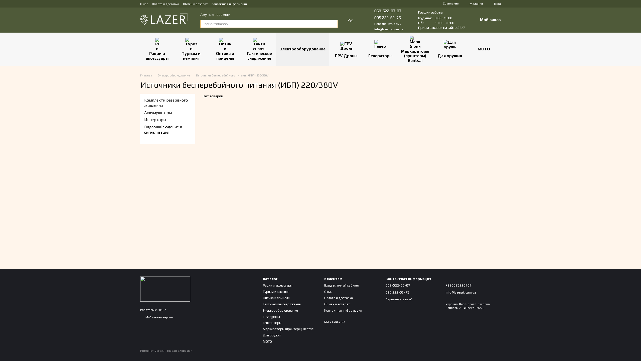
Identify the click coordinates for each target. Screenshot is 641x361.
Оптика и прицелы (225, 55)
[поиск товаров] (334, 24)
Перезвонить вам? (387, 24)
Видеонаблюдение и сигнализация (163, 130)
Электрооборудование (303, 49)
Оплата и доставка (165, 4)
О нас (144, 4)
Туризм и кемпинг (191, 55)
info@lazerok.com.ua (388, 29)
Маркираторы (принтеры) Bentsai (415, 56)
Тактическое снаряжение (259, 55)
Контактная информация (230, 4)
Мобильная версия (159, 317)
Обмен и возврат (195, 4)
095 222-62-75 (387, 17)
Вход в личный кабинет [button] (342, 285)
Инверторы (155, 119)
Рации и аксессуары (157, 55)
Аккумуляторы (158, 112)
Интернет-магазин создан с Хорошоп (166, 350)
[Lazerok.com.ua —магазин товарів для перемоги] (165, 289)
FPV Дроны (346, 55)
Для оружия (450, 55)
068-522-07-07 (387, 11)
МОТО (484, 49)
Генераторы (380, 55)
